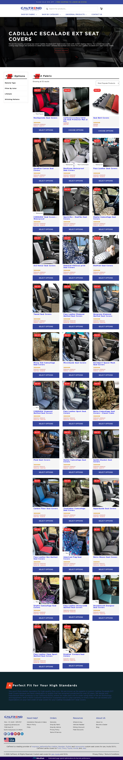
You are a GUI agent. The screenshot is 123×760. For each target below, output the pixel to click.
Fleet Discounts (78, 729)
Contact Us (96, 14)
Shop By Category (50, 14)
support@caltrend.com (12, 724)
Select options (46, 130)
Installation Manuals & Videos (37, 722)
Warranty (53, 722)
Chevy (64, 748)
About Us (99, 722)
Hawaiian (61, 746)
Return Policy (31, 724)
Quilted (68, 746)
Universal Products (75, 14)
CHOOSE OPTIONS (75, 130)
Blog (97, 727)
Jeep (84, 748)
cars (52, 754)
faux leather (52, 746)
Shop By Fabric (55, 724)
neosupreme (79, 746)
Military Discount (78, 727)
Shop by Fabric (28, 14)
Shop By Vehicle (55, 727)
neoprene (35, 746)
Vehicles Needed (78, 724)
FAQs (28, 727)
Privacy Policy (54, 729)
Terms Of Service (55, 732)
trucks (57, 754)
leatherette (44, 746)
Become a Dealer (101, 724)
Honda (75, 748)
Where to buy (77, 722)
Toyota (69, 748)
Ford (59, 748)
